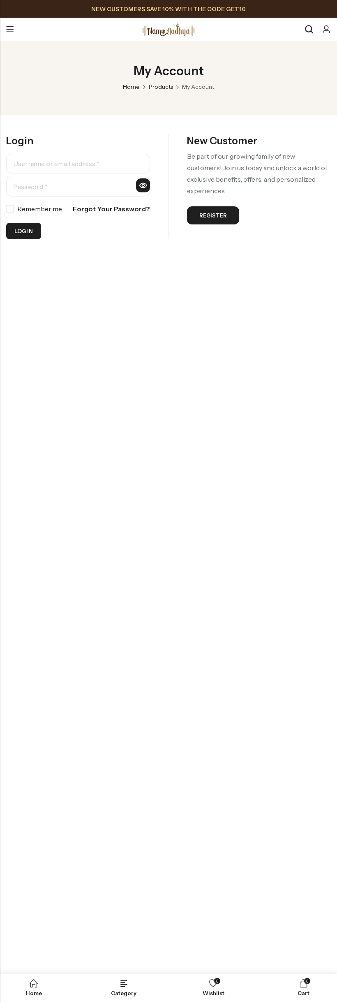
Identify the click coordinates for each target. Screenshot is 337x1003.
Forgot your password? (111, 209)
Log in (23, 231)
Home (131, 86)
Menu (10, 29)
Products (161, 86)
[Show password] (143, 185)
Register (213, 215)
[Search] (309, 29)
